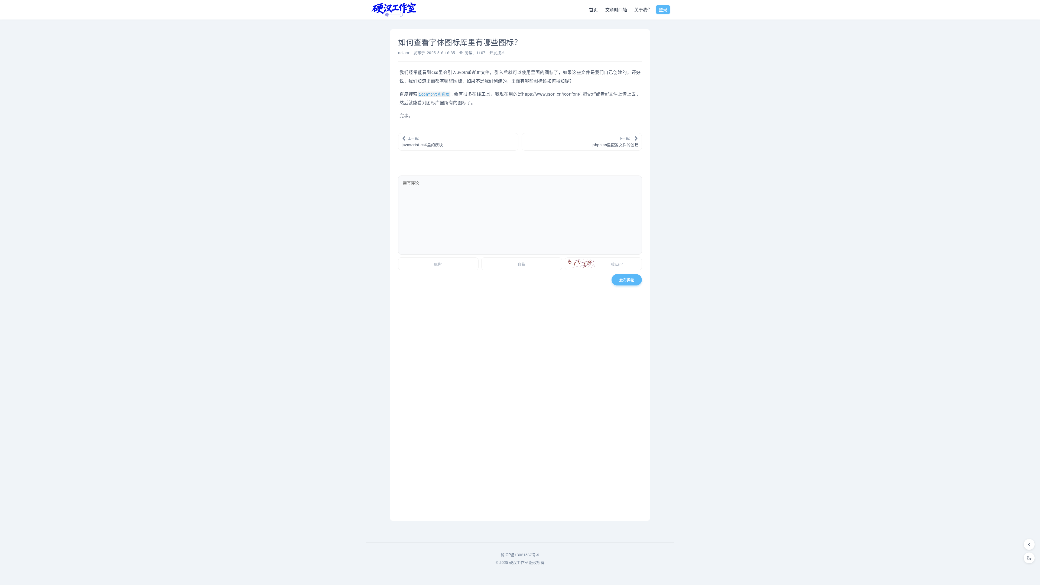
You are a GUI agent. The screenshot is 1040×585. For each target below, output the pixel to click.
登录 (663, 9)
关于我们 (643, 9)
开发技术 (497, 52)
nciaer (404, 52)
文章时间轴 (616, 9)
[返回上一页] (1029, 544)
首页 (593, 9)
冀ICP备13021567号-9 (520, 554)
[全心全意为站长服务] (394, 10)
